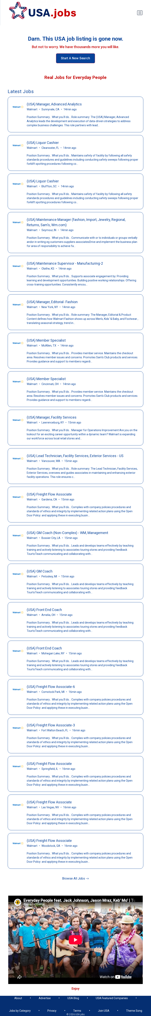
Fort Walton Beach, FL (54, 730)
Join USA (103, 1010)
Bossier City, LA (50, 538)
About (18, 998)
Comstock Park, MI (52, 691)
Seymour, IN (48, 230)
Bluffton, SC (49, 186)
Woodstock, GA (50, 845)
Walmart (32, 109)
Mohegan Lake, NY (52, 653)
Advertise (45, 998)
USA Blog (73, 998)
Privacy (51, 1010)
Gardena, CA (49, 499)
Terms (77, 1010)
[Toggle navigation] (140, 12)
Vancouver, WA (50, 461)
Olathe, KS (47, 268)
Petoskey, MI (49, 576)
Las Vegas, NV (50, 807)
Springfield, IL (49, 768)
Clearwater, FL (50, 147)
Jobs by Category (20, 1010)
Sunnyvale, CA (50, 109)
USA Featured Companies (112, 998)
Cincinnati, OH (50, 384)
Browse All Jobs (74, 878)
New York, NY (49, 307)
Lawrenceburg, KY (52, 422)
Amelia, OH (48, 614)
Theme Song (134, 1010)
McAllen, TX (48, 345)
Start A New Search (75, 58)
